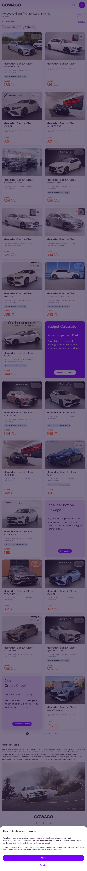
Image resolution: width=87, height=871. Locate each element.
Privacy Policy (54, 850)
